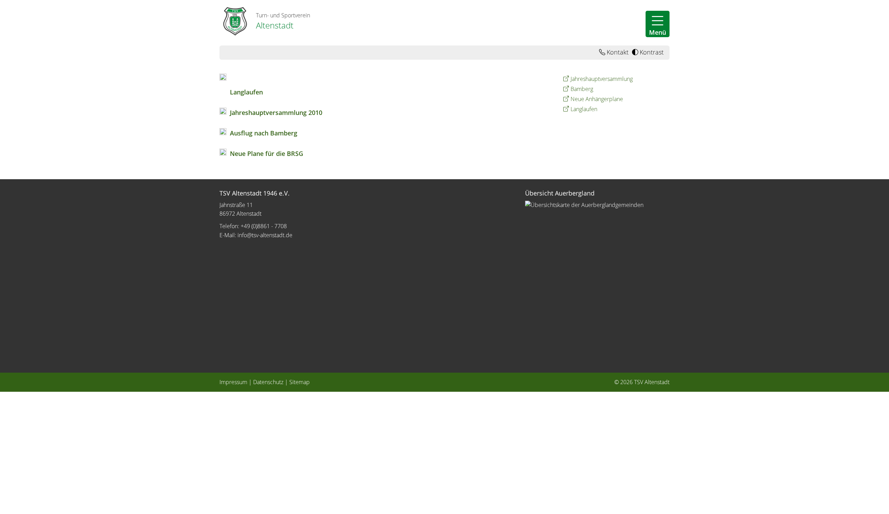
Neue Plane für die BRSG (266, 153)
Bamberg (582, 89)
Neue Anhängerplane (597, 99)
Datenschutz (268, 382)
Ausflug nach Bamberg (263, 133)
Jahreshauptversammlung (602, 79)
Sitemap (299, 382)
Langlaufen (246, 92)
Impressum (233, 382)
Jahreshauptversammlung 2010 (276, 112)
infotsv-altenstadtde (265, 235)
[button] (658, 24)
